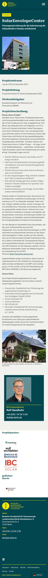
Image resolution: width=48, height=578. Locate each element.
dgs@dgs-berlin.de (9, 538)
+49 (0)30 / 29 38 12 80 (11, 531)
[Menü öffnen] (43, 4)
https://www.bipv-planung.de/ (21, 254)
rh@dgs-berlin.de (14, 417)
